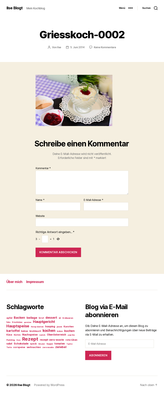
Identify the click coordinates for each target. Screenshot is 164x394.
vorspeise (19, 347)
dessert (51, 318)
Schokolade (21, 343)
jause (59, 326)
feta (8, 322)
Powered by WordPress (49, 385)
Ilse (59, 47)
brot (41, 317)
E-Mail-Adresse (93, 200)
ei (60, 317)
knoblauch (35, 331)
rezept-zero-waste (52, 339)
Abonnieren (98, 355)
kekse (24, 331)
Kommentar (43, 168)
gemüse (27, 322)
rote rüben (71, 339)
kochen (49, 330)
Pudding (10, 340)
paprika (71, 335)
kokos (60, 331)
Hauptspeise (17, 326)
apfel (9, 317)
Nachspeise (30, 334)
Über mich (14, 282)
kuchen (69, 330)
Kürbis (17, 334)
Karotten (69, 326)
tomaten (59, 343)
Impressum (35, 282)
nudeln (42, 335)
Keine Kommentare (105, 47)
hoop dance (37, 326)
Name (40, 200)
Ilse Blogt (14, 8)
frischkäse (17, 322)
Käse (9, 334)
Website (40, 215)
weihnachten (34, 347)
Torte (9, 347)
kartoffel (13, 331)
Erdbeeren (67, 318)
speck (33, 343)
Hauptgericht (44, 322)
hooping (50, 326)
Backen (19, 318)
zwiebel (60, 347)
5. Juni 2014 (77, 47)
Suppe (49, 344)
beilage (32, 317)
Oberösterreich (56, 334)
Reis (18, 340)
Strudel (41, 344)
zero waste (47, 347)
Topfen (69, 344)
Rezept (30, 339)
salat (9, 343)
